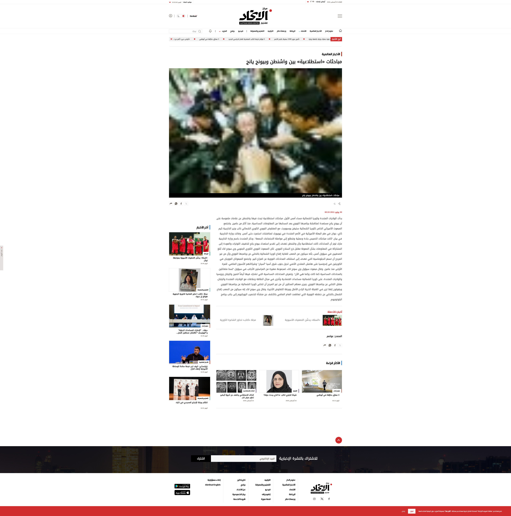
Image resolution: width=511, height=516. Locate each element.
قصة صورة (265, 499)
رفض (403, 511)
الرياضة (292, 31)
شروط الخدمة (239, 499)
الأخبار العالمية (316, 31)
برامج (232, 31)
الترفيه (270, 31)
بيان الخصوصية (238, 494)
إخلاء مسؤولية (214, 480)
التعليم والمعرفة (257, 31)
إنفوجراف (266, 494)
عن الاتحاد (240, 489)
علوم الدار (329, 31)
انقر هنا (447, 511)
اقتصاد (303, 31)
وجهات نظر (281, 31)
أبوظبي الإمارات (317, 1)
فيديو (240, 31)
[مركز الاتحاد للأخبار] (255, 16)
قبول (411, 511)
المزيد (224, 31)
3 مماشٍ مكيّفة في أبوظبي (328, 395)
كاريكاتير (241, 480)
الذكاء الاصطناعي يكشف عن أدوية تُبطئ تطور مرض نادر (237, 396)
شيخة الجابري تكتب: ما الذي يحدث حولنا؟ (280, 395)
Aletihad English (213, 484)
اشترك (201, 458)
